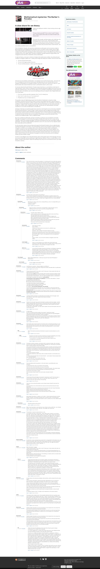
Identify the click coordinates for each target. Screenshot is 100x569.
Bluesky (76, 101)
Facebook (80, 101)
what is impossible (70, 51)
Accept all (69, 566)
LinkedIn (69, 103)
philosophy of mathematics (72, 21)
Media (71, 8)
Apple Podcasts (70, 66)
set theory (69, 29)
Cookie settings (56, 566)
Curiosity (67, 8)
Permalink (23, 195)
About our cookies (31, 567)
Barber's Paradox (70, 41)
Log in (16, 152)
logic (68, 25)
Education (77, 8)
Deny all (63, 566)
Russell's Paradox (70, 32)
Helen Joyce (26, 20)
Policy (82, 8)
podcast (74, 59)
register (21, 152)
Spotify (75, 66)
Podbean (79, 66)
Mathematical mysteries (71, 48)
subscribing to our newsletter (73, 100)
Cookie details (38, 567)
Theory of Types (70, 44)
